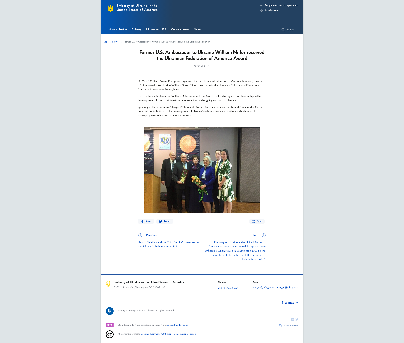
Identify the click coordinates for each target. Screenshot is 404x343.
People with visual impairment (281, 5)
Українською (272, 10)
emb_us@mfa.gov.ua (263, 287)
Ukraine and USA (156, 29)
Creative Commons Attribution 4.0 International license (168, 334)
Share (148, 221)
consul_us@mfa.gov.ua (286, 287)
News (197, 29)
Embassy (136, 29)
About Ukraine (118, 29)
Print (259, 221)
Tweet (167, 221)
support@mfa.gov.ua (177, 325)
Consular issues (180, 29)
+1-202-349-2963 (228, 288)
